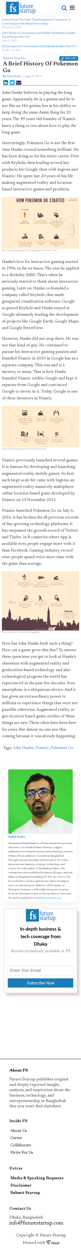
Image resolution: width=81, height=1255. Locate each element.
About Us (18, 1131)
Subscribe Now (40, 983)
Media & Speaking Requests (36, 1178)
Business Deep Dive (14, 58)
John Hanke (23, 748)
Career (16, 1138)
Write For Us (21, 1153)
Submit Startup (25, 1193)
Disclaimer (21, 1186)
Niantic (42, 748)
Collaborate (20, 1145)
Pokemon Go (61, 748)
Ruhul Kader (14, 76)
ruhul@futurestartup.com (46, 898)
